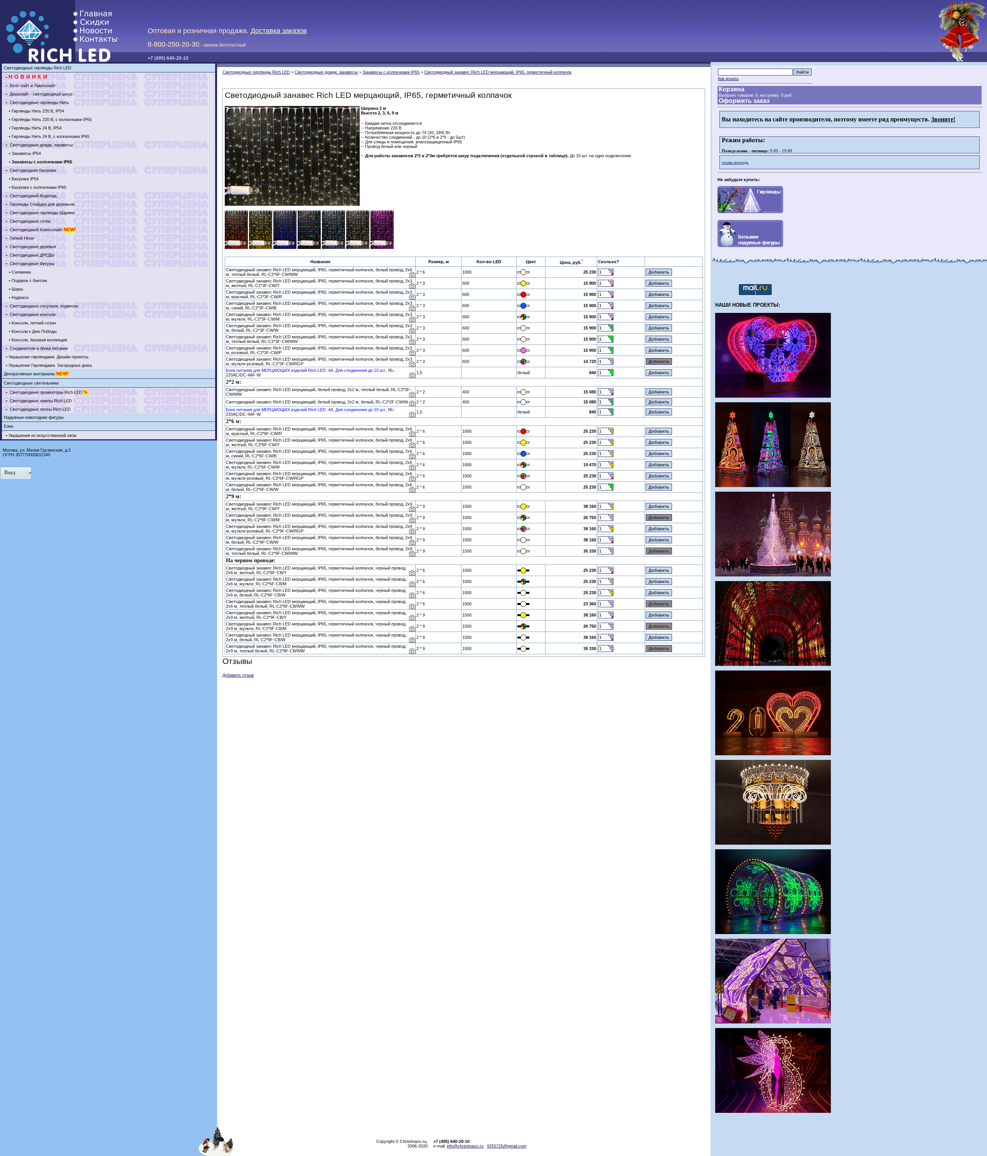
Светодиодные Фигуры (31, 263)
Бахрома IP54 (25, 178)
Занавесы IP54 (26, 153)
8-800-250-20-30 (173, 44)
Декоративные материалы (36, 373)
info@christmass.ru (465, 1146)
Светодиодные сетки (29, 221)
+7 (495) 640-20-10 (168, 58)
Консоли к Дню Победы (34, 331)
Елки (8, 426)
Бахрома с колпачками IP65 (39, 187)
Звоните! (943, 119)
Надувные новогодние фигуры (34, 417)
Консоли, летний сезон (34, 323)
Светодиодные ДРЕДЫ (31, 255)
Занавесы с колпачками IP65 (390, 72)
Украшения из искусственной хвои (42, 435)
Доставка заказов (279, 31)
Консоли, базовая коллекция (39, 340)
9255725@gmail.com (506, 1146)
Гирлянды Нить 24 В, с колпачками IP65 (50, 136)
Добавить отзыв (238, 675)
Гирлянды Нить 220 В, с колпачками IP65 (52, 119)
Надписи (20, 297)
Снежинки (21, 272)
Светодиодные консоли (32, 314)
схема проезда (735, 162)
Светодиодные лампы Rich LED (40, 400)
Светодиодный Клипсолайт (42, 229)
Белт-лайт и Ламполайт (32, 85)
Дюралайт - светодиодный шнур (40, 94)
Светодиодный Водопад (32, 195)
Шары (17, 289)
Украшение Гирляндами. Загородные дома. (50, 365)
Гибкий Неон (21, 238)
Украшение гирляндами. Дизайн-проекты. (48, 357)
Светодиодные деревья (32, 246)
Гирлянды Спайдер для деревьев (41, 204)
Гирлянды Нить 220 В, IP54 (38, 111)
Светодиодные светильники (31, 383)
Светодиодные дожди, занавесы (40, 145)
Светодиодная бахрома (32, 170)
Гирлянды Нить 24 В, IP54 (37, 128)
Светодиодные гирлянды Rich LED (37, 68)
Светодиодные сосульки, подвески (43, 306)
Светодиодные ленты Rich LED (39, 409)
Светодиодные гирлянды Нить (38, 102)
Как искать (728, 78)
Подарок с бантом (29, 280)
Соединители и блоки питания (38, 348)
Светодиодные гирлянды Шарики (41, 212)
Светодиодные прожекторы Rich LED (48, 392)
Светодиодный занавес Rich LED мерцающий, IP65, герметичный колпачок (497, 72)
